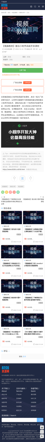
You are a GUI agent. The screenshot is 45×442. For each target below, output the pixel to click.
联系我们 (4, 410)
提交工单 (19, 410)
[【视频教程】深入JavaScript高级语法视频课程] (33, 251)
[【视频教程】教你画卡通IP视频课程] (11, 286)
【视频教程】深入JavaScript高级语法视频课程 (33, 264)
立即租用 (27, 83)
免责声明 (4, 402)
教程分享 (29, 49)
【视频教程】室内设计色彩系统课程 (11, 230)
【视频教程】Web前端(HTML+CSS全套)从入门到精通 (11, 333)
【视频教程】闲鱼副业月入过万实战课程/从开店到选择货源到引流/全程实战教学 (11, 264)
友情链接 (33, 410)
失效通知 (19, 406)
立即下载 (22, 70)
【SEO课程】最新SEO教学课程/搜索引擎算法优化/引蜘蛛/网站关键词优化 (33, 333)
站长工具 (33, 398)
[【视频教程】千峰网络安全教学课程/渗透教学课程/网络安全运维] (33, 286)
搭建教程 (4, 186)
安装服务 (19, 398)
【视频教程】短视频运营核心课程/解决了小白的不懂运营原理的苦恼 (33, 230)
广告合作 (4, 2)
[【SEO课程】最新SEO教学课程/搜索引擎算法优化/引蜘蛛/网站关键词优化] (33, 320)
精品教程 (20, 186)
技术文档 (19, 402)
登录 (32, 65)
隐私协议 (4, 406)
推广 (5, 52)
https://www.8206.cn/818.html (14, 169)
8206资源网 (8, 49)
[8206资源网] (4, 6)
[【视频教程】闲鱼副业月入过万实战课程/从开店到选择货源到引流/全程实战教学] (11, 251)
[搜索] (35, 6)
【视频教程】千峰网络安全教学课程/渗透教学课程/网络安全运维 (11, 201)
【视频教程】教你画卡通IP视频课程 (11, 299)
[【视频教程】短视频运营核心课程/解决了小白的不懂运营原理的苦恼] (33, 217)
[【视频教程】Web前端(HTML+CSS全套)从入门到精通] (11, 320)
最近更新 (33, 394)
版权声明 (4, 398)
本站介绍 (4, 394)
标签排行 (33, 406)
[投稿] (31, 6)
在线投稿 (33, 402)
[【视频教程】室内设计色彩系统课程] (11, 217)
